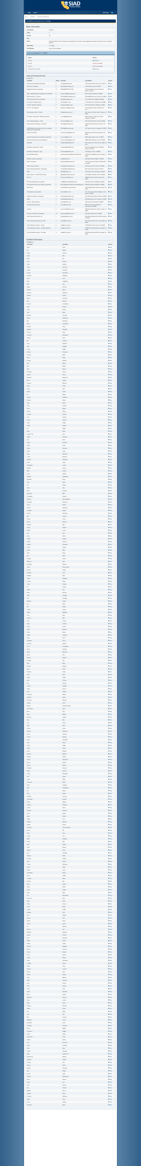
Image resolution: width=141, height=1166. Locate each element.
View (110, 83)
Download (96, 60)
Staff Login (106, 12)
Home (29, 12)
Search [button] (35, 12)
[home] (112, 12)
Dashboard (32, 16)
